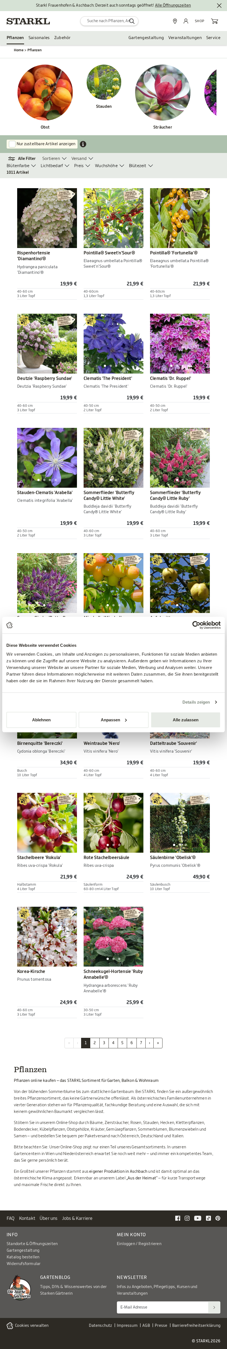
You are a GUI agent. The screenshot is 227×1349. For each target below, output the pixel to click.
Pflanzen (15, 37)
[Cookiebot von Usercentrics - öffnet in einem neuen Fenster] (196, 625)
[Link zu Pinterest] (217, 1218)
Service (213, 37)
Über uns (49, 1218)
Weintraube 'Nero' (102, 743)
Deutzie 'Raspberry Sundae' (44, 378)
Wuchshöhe (106, 165)
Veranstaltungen (185, 37)
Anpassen (110, 719)
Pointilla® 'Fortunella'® (174, 253)
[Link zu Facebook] (177, 1218)
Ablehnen (41, 719)
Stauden (104, 106)
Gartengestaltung (146, 37)
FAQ (11, 1218)
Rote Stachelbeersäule (106, 857)
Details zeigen (196, 702)
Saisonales (39, 37)
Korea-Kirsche (31, 971)
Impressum (127, 1326)
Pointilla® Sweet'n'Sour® (109, 253)
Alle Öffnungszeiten (173, 5)
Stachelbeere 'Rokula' (39, 857)
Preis (79, 165)
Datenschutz (100, 1326)
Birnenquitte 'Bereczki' (40, 743)
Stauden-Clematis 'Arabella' (45, 492)
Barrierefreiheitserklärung (196, 1326)
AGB (146, 1326)
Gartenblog (55, 1277)
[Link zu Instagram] (187, 1218)
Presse (161, 1326)
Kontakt (27, 1218)
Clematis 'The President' (108, 378)
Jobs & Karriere (77, 1218)
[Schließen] (219, 5)
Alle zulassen (185, 719)
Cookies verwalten (31, 1326)
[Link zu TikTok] (208, 1218)
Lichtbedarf (52, 165)
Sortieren (51, 158)
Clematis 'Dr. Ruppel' (170, 378)
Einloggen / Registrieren (139, 1244)
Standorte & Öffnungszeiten (32, 1244)
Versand (79, 158)
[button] (24, 158)
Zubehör (62, 37)
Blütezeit (137, 165)
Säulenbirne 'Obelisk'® (173, 857)
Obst (45, 127)
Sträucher (162, 127)
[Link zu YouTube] (198, 1218)
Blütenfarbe (18, 165)
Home (19, 50)
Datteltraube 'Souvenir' (173, 743)
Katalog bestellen (23, 1257)
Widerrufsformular (23, 1264)
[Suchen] (214, 1307)
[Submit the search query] (132, 21)
